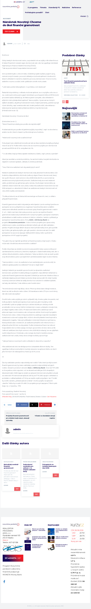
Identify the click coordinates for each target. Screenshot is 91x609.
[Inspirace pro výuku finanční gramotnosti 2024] (27, 539)
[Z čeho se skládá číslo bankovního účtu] (51, 531)
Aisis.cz (5, 540)
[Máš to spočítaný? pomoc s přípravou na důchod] (66, 134)
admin (9, 43)
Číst (17, 489)
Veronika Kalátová (71, 95)
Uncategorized (47, 461)
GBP (74, 536)
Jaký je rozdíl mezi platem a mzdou (62, 537)
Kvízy (66, 78)
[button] (84, 16)
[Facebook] (4, 581)
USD (73, 533)
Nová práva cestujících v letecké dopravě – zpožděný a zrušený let (79, 114)
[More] (54, 405)
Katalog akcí (8, 461)
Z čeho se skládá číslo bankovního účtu (61, 530)
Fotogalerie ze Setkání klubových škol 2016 (49, 466)
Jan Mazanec (52, 396)
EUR (73, 539)
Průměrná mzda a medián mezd (61, 545)
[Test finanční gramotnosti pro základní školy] (75, 67)
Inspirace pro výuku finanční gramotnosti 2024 (39, 538)
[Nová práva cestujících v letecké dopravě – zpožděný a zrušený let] (66, 116)
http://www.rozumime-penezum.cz (23, 433)
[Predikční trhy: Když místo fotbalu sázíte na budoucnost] (66, 125)
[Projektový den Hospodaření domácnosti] (27, 547)
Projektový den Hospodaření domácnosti (37, 546)
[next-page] (67, 101)
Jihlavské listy (7, 396)
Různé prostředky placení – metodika (38, 529)
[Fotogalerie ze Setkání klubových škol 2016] (50, 453)
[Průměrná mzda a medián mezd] (51, 547)
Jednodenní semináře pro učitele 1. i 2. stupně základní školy (29, 468)
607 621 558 (13, 542)
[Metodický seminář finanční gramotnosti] (11, 453)
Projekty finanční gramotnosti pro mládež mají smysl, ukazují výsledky (17, 418)
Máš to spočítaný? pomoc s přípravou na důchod (80, 131)
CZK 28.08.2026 (77, 530)
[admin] (5, 43)
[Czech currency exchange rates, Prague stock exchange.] (78, 525)
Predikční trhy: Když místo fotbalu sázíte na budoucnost (79, 123)
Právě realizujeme (29, 461)
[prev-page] (63, 101)
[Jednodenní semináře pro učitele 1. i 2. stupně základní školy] (30, 453)
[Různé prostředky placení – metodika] (27, 531)
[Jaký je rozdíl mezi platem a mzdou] (51, 539)
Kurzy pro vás (76, 541)
